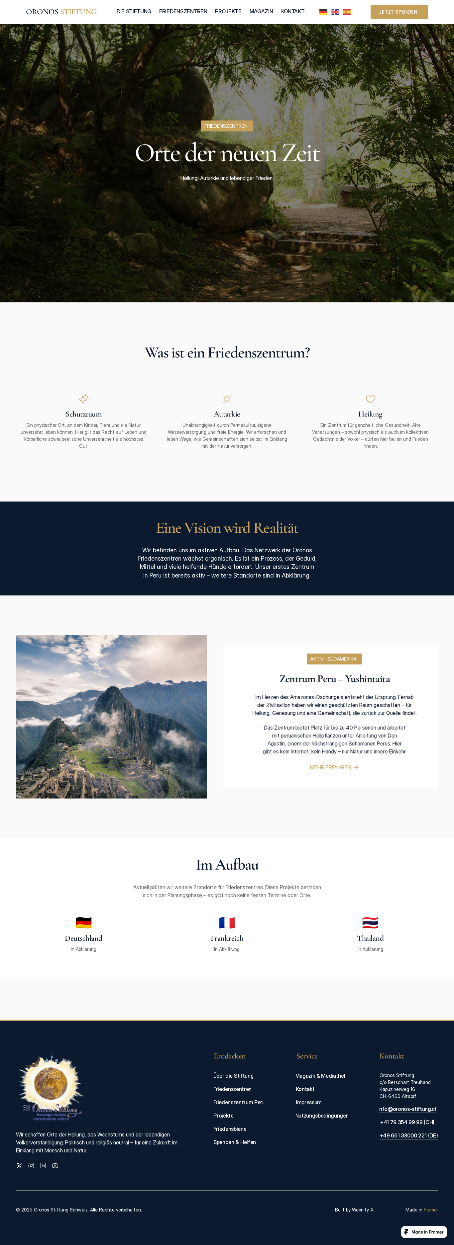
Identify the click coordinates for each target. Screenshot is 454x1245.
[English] (335, 12)
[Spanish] (347, 12)
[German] (323, 12)
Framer (431, 1209)
